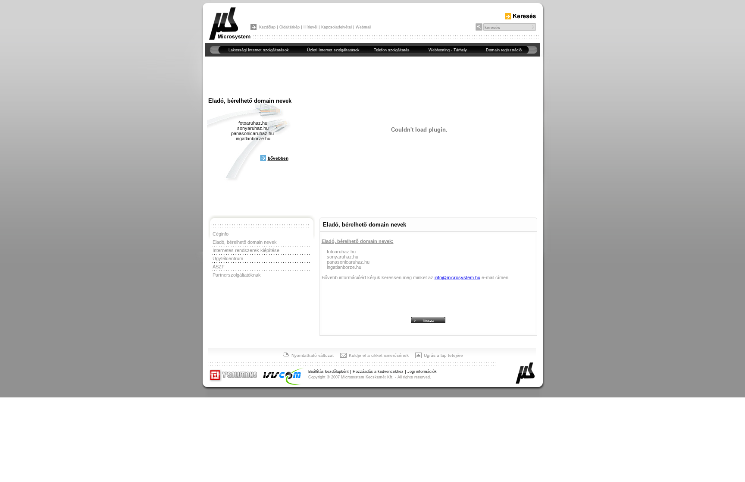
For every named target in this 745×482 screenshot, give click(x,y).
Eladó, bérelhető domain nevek (245, 242)
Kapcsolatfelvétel (336, 27)
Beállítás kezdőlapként (328, 371)
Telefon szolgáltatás (392, 50)
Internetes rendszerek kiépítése (246, 250)
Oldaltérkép (289, 27)
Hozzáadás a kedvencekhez (378, 371)
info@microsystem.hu (457, 277)
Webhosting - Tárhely (448, 50)
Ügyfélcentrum (228, 258)
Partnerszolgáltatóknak (237, 274)
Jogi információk (422, 371)
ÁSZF (219, 266)
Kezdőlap (267, 27)
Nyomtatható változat (312, 355)
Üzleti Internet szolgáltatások (333, 50)
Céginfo (221, 233)
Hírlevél (310, 27)
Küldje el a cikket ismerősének (379, 355)
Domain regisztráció (504, 50)
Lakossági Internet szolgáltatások (259, 50)
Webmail (363, 27)
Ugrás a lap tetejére (443, 355)
